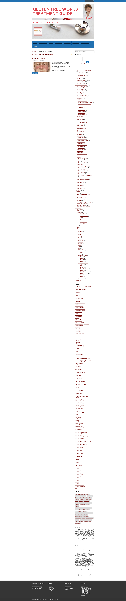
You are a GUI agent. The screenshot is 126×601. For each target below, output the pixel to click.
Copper (79, 234)
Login (66, 587)
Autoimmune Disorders (83, 73)
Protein (78, 248)
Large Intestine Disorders (82, 122)
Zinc (79, 246)
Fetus (79, 161)
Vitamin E (82, 259)
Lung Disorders (80, 126)
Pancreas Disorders (81, 137)
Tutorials (51, 43)
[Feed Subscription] (71, 54)
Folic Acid (82, 267)
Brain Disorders (80, 99)
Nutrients (76, 509)
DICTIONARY (78, 190)
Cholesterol (79, 212)
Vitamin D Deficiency (87, 519)
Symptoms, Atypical (81, 81)
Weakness (81, 521)
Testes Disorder (80, 152)
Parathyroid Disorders (81, 139)
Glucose (78, 227)
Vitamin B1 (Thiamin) (84, 268)
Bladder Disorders (80, 92)
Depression (77, 499)
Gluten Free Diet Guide (82, 203)
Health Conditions (86, 501)
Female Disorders (80, 108)
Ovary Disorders (81, 111)
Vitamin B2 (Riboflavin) (84, 271)
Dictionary (35, 46)
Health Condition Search (86, 588)
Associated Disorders (81, 72)
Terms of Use (51, 588)
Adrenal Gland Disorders (82, 87)
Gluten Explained (76, 43)
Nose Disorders (80, 136)
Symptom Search (58, 43)
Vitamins (78, 254)
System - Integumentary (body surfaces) (81, 516)
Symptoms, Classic (81, 83)
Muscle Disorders (80, 133)
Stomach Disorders (81, 149)
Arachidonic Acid (83, 222)
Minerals (78, 228)
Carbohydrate (80, 210)
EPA (80, 219)
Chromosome (81, 159)
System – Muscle (80, 180)
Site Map (83, 595)
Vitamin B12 (82, 270)
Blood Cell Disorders (81, 93)
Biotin (81, 265)
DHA (81, 217)
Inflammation (77, 502)
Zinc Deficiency (77, 523)
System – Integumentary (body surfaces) (85, 175)
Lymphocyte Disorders (81, 130)
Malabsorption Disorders (82, 80)
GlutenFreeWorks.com (37, 586)
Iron (79, 237)
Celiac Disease (80, 195)
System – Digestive (81, 169)
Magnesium (80, 239)
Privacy (50, 590)
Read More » (35, 73)
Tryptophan (82, 250)
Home (34, 51)
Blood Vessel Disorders (81, 96)
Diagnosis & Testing (81, 197)
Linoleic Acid (82, 223)
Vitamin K (82, 261)
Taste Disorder (80, 151)
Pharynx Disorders (81, 142)
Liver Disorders (80, 125)
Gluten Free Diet (84, 591)
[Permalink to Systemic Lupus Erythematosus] (41, 71)
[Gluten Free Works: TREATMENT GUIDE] (63, 38)
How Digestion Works (85, 593)
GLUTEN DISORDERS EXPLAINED (82, 194)
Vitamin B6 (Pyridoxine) (85, 274)
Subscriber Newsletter (80, 278)
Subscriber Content (69, 588)
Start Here (35, 43)
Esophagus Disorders (81, 105)
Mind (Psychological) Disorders (84, 104)
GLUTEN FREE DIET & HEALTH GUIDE (83, 202)
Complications (80, 78)
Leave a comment (35, 60)
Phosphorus (80, 240)
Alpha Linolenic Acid (84, 216)
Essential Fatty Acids (81, 213)
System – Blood (80, 164)
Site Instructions (84, 587)
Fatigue (90, 499)
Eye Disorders (80, 107)
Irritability (90, 502)
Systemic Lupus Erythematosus (39, 58)
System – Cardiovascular (82, 167)
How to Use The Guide (43, 43)
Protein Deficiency (78, 511)
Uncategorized (78, 280)
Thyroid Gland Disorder (82, 154)
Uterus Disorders (81, 113)
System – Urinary (80, 188)
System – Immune (80, 173)
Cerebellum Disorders (82, 101)
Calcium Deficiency (82, 497)
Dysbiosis (86, 499)
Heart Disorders (80, 117)
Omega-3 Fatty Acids (82, 214)
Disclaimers (51, 589)
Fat (77, 225)
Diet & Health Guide (85, 43)
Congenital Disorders (82, 75)
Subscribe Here (68, 586)
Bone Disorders (80, 98)
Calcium (80, 231)
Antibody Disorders (81, 89)
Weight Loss (86, 521)
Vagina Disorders (81, 114)
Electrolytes (80, 236)
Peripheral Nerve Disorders (82, 140)
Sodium (80, 245)
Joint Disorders (80, 119)
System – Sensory (80, 185)
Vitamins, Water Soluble (83, 263)
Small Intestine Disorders (82, 145)
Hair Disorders (80, 116)
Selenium (80, 243)
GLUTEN (77, 193)
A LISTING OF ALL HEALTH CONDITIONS (84, 70)
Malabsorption (82, 504)
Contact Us (51, 587)
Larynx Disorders (80, 123)
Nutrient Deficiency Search (86, 589)
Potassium (80, 242)
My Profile (67, 589)
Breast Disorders (81, 110)
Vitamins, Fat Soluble (82, 255)
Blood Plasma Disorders (82, 95)
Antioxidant (79, 209)
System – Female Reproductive (83, 170)
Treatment (79, 200)
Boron (79, 229)
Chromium (80, 233)
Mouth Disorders (80, 131)
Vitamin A (82, 256)
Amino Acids (80, 249)
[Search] (93, 1)
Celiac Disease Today (36, 588)
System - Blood (77, 514)
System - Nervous (78, 518)
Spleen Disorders (80, 148)
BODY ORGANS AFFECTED (81, 85)
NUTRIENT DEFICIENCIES (81, 205)
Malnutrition (87, 504)
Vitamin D (82, 258)
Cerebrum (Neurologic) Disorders (85, 102)
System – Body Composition (83, 166)
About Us (50, 586)
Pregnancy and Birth (82, 162)
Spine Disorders (80, 146)
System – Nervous (81, 182)
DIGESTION (78, 191)
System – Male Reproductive (83, 179)
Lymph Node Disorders (81, 128)
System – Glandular (81, 172)
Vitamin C (82, 276)
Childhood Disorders (82, 158)
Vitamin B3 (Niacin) (84, 273)
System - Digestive (84, 514)
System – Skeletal (80, 186)
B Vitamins (82, 264)
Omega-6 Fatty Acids (82, 220)
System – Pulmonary (81, 183)
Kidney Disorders (80, 120)
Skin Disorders (80, 143)
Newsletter (77, 506)
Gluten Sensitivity (80, 199)
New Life (79, 157)
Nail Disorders (80, 134)
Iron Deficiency (85, 502)
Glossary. (81, 501)
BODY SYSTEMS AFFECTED (81, 155)
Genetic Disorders (82, 76)
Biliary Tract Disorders (81, 90)
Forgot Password (84, 63)
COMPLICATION (89, 497)
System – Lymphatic (81, 177)
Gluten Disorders (67, 43)
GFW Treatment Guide (37, 587)
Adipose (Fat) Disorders (82, 86)
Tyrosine (81, 252)
